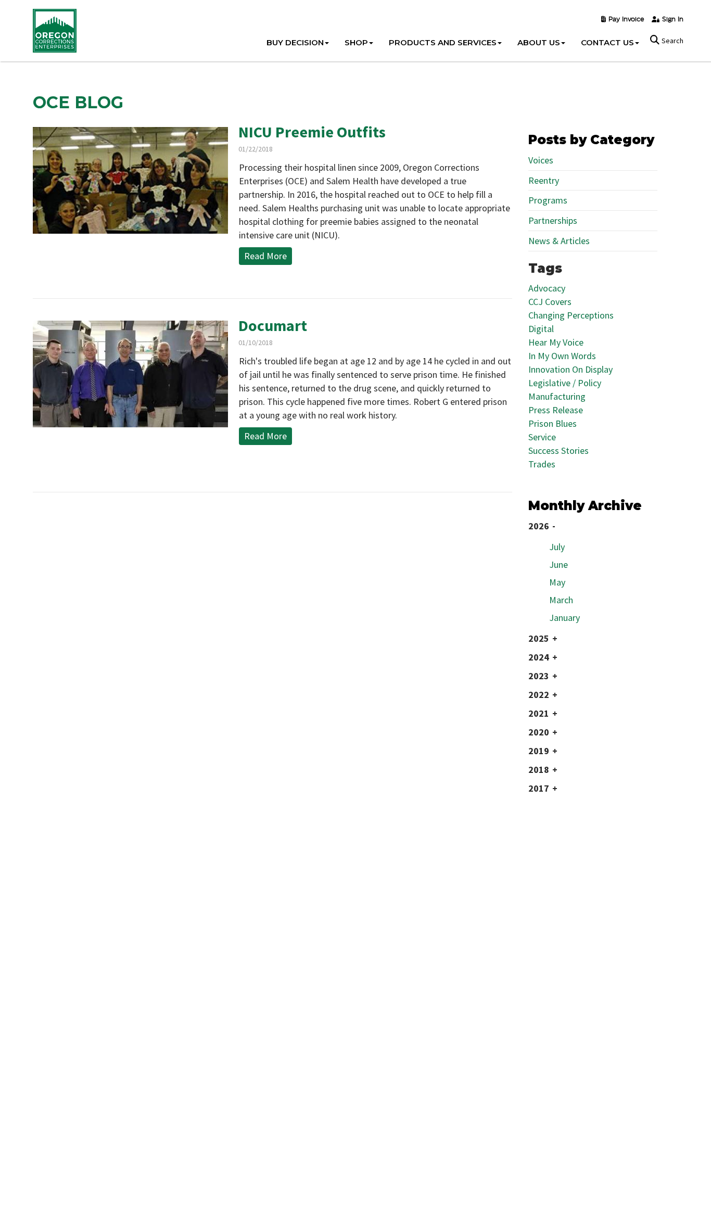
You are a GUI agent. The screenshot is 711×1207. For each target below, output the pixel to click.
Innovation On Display (570, 369)
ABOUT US (538, 42)
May (557, 582)
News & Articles (559, 241)
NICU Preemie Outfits (312, 132)
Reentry (543, 180)
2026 (538, 526)
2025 (538, 638)
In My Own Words (562, 356)
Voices (540, 160)
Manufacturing (557, 396)
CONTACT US (607, 42)
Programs (547, 200)
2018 (538, 770)
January (564, 618)
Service (542, 437)
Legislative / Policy (564, 383)
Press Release (555, 410)
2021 (538, 713)
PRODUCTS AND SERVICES (443, 42)
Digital (541, 329)
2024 (538, 657)
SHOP (356, 42)
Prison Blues (552, 423)
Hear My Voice (555, 342)
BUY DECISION (295, 42)
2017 (538, 788)
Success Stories (558, 450)
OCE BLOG (78, 102)
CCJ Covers (550, 302)
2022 (538, 695)
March (561, 600)
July (557, 547)
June (558, 564)
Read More (265, 256)
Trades (541, 464)
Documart (272, 325)
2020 (538, 732)
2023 (538, 676)
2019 (538, 751)
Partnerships (552, 220)
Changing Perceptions (571, 315)
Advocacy (546, 288)
